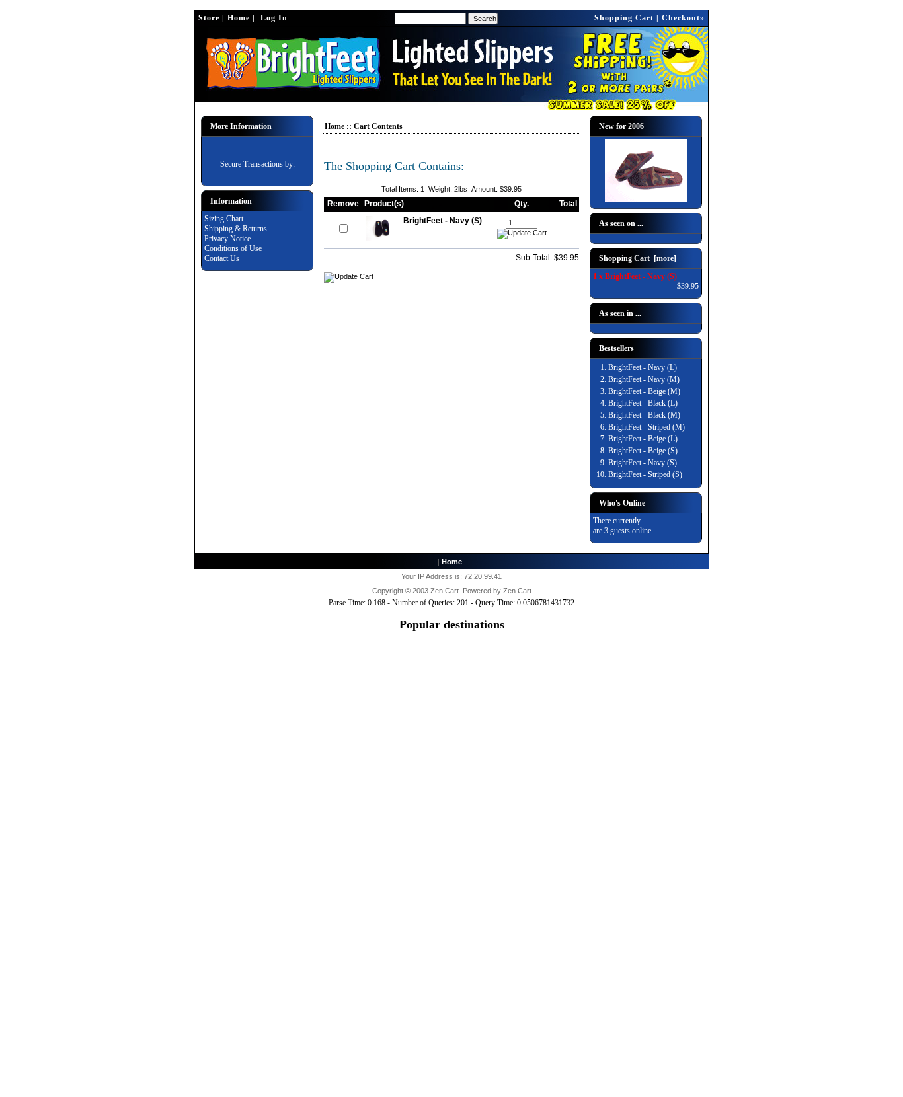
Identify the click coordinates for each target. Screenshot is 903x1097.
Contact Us (221, 258)
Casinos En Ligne (451, 814)
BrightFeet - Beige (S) (643, 450)
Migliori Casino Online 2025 (452, 676)
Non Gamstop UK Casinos (451, 775)
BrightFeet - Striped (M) (646, 427)
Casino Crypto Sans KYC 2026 (452, 1024)
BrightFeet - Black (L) (643, 403)
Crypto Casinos (451, 904)
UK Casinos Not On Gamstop (451, 646)
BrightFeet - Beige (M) (644, 391)
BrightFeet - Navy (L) (642, 367)
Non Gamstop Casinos (451, 785)
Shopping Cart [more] (637, 258)
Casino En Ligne (452, 755)
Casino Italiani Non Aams (451, 884)
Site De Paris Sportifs (452, 964)
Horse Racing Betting (451, 854)
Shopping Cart (624, 17)
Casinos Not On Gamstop (451, 656)
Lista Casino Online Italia (451, 686)
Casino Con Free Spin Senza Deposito (451, 1004)
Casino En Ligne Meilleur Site (452, 923)
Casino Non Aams (452, 894)
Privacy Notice (227, 238)
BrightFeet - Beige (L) (643, 438)
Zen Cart (444, 591)
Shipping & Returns (235, 228)
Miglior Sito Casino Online (451, 1083)
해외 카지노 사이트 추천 (451, 944)
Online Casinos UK (451, 715)
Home (238, 17)
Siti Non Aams (451, 984)
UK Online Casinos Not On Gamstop (452, 666)
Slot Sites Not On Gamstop (451, 705)
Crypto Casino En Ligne (452, 1044)
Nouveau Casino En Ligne (452, 1064)
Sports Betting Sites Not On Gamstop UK (451, 735)
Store (208, 17)
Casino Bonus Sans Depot (452, 974)
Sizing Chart (223, 218)
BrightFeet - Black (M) (644, 415)
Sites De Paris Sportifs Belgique (451, 914)
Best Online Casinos (452, 844)
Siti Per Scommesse (451, 1034)
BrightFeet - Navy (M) (644, 379)
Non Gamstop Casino (452, 795)
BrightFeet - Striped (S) (645, 474)
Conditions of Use (233, 248)
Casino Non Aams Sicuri (451, 864)
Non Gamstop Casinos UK (451, 805)
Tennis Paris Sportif (451, 933)
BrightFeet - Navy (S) (642, 462)
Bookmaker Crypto (452, 955)
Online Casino (451, 745)
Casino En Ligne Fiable (452, 1014)
